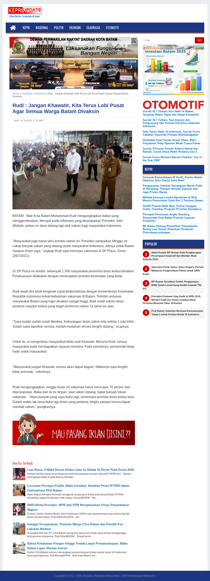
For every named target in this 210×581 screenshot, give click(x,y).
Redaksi (88, 575)
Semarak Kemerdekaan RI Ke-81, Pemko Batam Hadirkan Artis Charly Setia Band (172, 179)
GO (199, 40)
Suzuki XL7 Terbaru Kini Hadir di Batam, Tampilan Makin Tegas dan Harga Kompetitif (171, 113)
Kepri (26, 27)
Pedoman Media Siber (107, 575)
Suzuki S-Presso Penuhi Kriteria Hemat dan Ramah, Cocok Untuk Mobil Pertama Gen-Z (170, 150)
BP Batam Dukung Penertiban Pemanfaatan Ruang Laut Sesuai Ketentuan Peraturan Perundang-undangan (170, 229)
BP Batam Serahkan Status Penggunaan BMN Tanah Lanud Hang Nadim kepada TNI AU (172, 285)
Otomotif (112, 27)
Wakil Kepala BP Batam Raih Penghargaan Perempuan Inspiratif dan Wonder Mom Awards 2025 (172, 256)
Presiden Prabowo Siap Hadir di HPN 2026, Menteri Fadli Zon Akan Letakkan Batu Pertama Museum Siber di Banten (172, 300)
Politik (59, 27)
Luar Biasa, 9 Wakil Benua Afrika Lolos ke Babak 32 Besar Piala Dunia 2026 (80, 469)
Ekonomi (75, 27)
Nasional (42, 27)
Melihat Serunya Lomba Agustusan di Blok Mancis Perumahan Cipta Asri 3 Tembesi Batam (173, 199)
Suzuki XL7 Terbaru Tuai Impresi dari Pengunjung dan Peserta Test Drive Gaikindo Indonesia (171, 123)
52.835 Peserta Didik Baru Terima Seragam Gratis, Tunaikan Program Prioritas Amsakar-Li (172, 207)
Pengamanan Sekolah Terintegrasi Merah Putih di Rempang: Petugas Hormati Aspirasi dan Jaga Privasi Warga (172, 189)
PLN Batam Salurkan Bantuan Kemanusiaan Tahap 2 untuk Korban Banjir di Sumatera (177, 313)
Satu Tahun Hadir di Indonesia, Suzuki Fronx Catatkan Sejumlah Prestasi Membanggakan (171, 133)
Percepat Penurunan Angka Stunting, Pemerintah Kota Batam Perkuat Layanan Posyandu (169, 217)
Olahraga (93, 27)
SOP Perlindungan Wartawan (138, 575)
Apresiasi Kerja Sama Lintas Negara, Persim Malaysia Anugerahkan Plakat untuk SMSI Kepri (173, 271)
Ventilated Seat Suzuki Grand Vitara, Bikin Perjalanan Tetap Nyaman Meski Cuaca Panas (171, 141)
